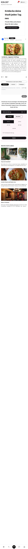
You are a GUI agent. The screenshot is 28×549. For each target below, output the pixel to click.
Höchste (13, 84)
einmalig (9, 116)
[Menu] (3, 547)
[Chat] (19, 547)
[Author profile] (3, 39)
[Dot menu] (25, 39)
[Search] (8, 547)
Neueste (5, 84)
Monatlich (18, 116)
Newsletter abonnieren (12, 27)
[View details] (14, 154)
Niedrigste (21, 84)
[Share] (26, 77)
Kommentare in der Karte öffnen (14, 81)
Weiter (24, 96)
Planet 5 (23, 184)
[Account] (24, 547)
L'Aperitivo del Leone (14, 205)
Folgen (12, 38)
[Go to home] (5, 2)
